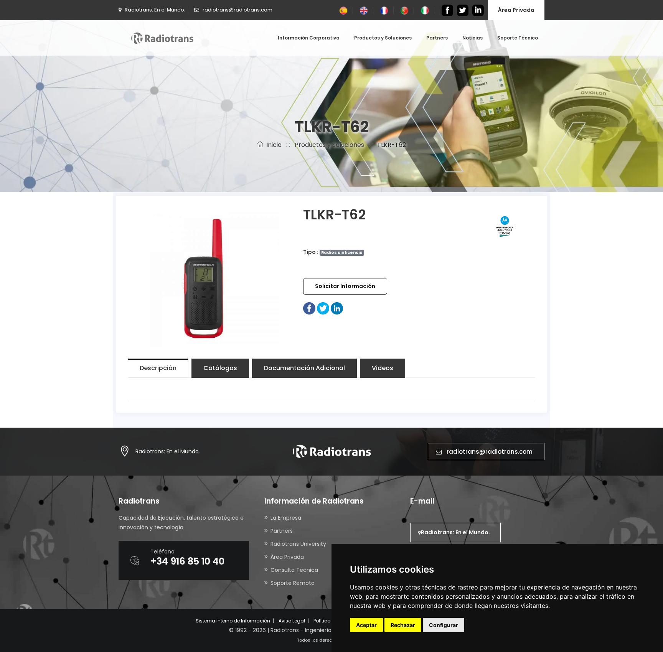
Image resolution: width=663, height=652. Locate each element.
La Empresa (285, 518)
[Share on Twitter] (323, 308)
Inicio (272, 144)
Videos (382, 368)
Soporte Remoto (292, 583)
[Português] (404, 10)
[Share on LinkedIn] (337, 308)
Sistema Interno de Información (233, 620)
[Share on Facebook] (309, 308)
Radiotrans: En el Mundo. (167, 451)
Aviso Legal (292, 620)
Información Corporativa (309, 38)
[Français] (384, 10)
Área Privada (516, 10)
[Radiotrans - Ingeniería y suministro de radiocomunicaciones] (162, 37)
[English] (363, 10)
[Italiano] (424, 10)
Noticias (472, 38)
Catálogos (220, 368)
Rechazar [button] (403, 625)
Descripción (158, 368)
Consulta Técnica (294, 570)
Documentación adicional (304, 368)
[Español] (343, 10)
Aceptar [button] (366, 625)
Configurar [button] (443, 625)
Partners (437, 38)
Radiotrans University (298, 544)
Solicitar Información (345, 286)
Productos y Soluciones (383, 38)
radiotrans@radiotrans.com (490, 452)
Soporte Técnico (517, 38)
